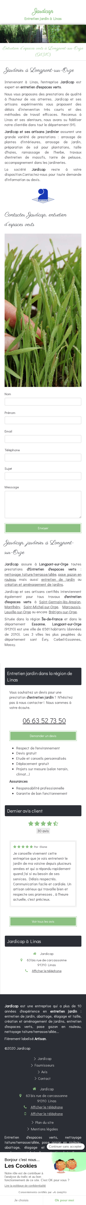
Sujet (8, 468)
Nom (8, 394)
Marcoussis (71, 606)
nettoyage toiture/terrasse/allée (30, 574)
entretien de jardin (58, 579)
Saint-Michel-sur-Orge (41, 606)
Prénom (10, 412)
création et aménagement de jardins (34, 584)
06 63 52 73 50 (44, 720)
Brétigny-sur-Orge (63, 611)
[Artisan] (43, 196)
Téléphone (12, 450)
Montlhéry (12, 606)
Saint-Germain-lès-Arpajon (59, 601)
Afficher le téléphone (46, 970)
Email (8, 431)
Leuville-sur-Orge (18, 611)
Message (12, 487)
